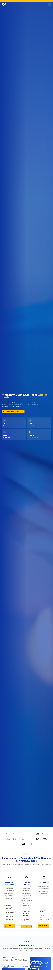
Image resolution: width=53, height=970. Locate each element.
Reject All (6, 966)
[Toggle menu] (49, 4)
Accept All (12, 966)
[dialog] (16, 961)
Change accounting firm (26, 1)
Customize (25, 966)
